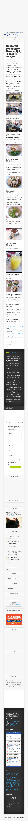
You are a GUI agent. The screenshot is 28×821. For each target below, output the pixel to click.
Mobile (9, 785)
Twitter (12, 408)
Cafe (7, 776)
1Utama (10, 773)
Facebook (10, 408)
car (9, 776)
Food (14, 777)
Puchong (8, 788)
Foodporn (9, 779)
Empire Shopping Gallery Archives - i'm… (13, 755)
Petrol (9, 786)
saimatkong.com (20, 817)
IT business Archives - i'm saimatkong (13, 764)
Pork (14, 786)
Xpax (7, 790)
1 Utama (7, 773)
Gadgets (7, 782)
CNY (7, 778)
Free (21, 780)
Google (7, 408)
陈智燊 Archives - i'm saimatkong (12, 742)
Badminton (15, 774)
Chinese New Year (15, 776)
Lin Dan (13, 784)
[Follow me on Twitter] (12, 336)
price (16, 786)
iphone (17, 782)
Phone (12, 786)
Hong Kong (12, 782)
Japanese (8, 783)
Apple (17, 773)
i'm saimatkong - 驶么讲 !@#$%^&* (12, 745)
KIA (11, 783)
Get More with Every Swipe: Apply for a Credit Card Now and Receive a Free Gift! (14, 553)
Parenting (15, 785)
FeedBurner (17, 604)
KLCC (13, 783)
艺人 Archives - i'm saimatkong (14, 758)
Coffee (10, 778)
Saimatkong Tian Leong (12, 722)
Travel (14, 789)
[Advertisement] (14, 17)
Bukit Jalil (20, 774)
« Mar (7, 808)
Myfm (12, 785)
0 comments (17, 63)
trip (17, 789)
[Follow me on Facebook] (8, 336)
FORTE (18, 780)
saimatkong (13, 724)
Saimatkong (10, 61)
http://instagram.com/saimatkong (14, 333)
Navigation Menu (15, 39)
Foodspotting (11, 781)
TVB (19, 789)
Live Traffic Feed (13, 732)
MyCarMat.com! (10, 515)
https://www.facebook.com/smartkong (16, 326)
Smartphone (9, 789)
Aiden (14, 773)
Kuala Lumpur (16, 783)
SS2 (7, 74)
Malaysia (17, 784)
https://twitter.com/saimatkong (14, 330)
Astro (8, 775)
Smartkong (14, 723)
